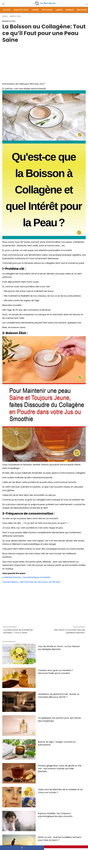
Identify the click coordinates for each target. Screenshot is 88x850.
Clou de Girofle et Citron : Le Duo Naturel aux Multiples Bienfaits (59, 648)
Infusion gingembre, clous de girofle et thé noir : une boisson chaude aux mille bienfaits (59, 768)
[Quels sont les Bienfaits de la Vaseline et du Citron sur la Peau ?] (19, 797)
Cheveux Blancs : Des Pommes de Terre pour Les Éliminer (31, 581)
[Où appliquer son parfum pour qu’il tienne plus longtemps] (19, 725)
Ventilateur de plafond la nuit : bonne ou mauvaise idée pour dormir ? (58, 695)
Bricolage (82, 10)
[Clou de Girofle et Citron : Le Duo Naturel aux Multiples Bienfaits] (19, 654)
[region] (44, 61)
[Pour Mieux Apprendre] (45, 3)
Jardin (59, 10)
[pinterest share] (66, 846)
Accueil (7, 10)
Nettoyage (47, 10)
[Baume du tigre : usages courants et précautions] (19, 749)
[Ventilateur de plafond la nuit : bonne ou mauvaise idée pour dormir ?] (19, 701)
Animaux (70, 10)
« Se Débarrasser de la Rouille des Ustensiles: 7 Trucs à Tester (18, 631)
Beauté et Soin (21, 10)
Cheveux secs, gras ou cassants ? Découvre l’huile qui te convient (55, 672)
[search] (86, 4)
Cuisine (35, 10)
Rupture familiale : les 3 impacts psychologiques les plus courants (55, 815)
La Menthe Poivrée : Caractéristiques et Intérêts (26, 577)
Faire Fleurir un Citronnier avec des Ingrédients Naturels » (69, 631)
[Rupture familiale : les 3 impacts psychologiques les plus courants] (19, 821)
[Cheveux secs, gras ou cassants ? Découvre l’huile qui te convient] (19, 678)
